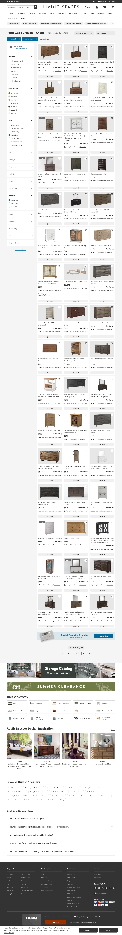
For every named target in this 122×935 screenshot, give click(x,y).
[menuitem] (112, 7)
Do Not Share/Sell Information (75, 907)
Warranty (23, 884)
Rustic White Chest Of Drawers (16, 792)
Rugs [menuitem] (92, 13)
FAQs (8, 884)
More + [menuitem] (110, 13)
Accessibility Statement (47, 890)
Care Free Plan (71, 874)
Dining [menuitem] (51, 13)
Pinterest (95, 888)
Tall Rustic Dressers (92, 792)
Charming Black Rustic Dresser (33, 788)
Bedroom (16, 18)
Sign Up (56, 922)
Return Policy (24, 887)
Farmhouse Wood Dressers (54, 788)
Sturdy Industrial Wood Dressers (94, 788)
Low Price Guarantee (46, 884)
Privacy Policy (9, 933)
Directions (9, 881)
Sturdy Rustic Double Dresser (77, 796)
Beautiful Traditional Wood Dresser (100, 796)
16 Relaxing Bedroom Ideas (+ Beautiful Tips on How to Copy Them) (20, 766)
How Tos (47, 761)
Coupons (69, 881)
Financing (23, 881)
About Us (43, 874)
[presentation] (84, 33)
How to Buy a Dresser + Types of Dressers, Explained (47, 765)
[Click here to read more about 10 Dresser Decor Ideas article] (102, 746)
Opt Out (88, 930)
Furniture (9, 18)
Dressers (23, 18)
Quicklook (50, 76)
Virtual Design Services (73, 903)
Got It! (108, 930)
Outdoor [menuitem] (84, 13)
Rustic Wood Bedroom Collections (34, 800)
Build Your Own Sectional (74, 897)
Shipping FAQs (10, 887)
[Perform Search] (35, 7)
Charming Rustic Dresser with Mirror (18, 796)
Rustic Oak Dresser (77, 792)
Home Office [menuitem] (61, 13)
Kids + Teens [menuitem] (73, 13)
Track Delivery (10, 890)
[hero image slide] (61, 670)
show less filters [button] (20, 250)
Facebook (99, 888)
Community (44, 877)
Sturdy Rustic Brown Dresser (38, 792)
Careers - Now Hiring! (46, 881)
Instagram (102, 888)
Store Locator (97, 874)
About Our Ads (71, 890)
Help (94, 1)
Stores (113, 1)
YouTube (106, 888)
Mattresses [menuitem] (42, 13)
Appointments (98, 877)
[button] (57, 67)
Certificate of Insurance (27, 890)
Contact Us (9, 877)
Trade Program (71, 884)
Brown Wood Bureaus (58, 796)
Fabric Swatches (71, 900)
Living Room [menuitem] (21, 13)
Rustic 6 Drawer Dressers (74, 788)
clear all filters (44, 39)
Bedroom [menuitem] (32, 13)
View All (113, 730)
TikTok (110, 888)
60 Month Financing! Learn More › (18, 1)
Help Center (10, 874)
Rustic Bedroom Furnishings (56, 800)
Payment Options (25, 877)
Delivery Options (102, 1)
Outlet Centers (44, 887)
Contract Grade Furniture (73, 887)
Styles (20, 761)
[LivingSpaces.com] (61, 7)
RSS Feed (113, 888)
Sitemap (23, 894)
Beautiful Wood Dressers (40, 796)
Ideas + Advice (71, 877)
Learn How (58, 71)
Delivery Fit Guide (25, 874)
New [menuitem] (11, 13)
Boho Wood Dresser (14, 800)
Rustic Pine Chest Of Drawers (59, 792)
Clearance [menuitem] (101, 13)
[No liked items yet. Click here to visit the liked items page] (104, 7)
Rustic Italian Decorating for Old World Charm (74, 765)
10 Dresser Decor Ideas (102, 764)
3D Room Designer (72, 894)
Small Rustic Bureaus (14, 788)
